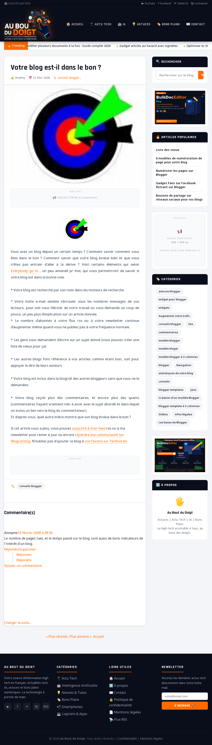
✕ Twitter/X (181, 3)
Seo (190, 324)
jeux (193, 390)
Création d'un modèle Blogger (179, 398)
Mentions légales (151, 738)
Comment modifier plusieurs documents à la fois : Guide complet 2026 (58, 46)
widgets (164, 307)
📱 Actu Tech (100, 24)
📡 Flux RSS (118, 719)
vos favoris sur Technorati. (106, 441)
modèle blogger (169, 340)
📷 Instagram (199, 3)
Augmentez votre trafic (174, 316)
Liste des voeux (167, 150)
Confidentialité (127, 738)
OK (203, 75)
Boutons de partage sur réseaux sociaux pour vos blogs (179, 197)
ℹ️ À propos (118, 685)
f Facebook (164, 3)
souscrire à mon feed (89, 428)
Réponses (23, 554)
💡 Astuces (141, 24)
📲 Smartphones (70, 706)
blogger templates (171, 390)
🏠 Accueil (74, 24)
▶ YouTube (148, 3)
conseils (164, 381)
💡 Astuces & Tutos (72, 692)
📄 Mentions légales (125, 712)
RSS (46, 706)
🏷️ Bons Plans (168, 24)
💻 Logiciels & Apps (72, 714)
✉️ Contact (195, 24)
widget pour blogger (173, 299)
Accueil (98, 636)
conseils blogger (68, 78)
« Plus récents (57, 636)
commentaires (168, 332)
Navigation (183, 365)
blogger (164, 365)
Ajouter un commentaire (23, 565)
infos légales (183, 414)
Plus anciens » (80, 636)
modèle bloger (168, 348)
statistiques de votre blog (176, 373)
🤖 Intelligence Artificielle (77, 685)
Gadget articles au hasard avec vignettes (147, 46)
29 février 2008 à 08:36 (35, 532)
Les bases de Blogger (173, 422)
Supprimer (27, 549)
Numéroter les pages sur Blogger (174, 173)
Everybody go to (24, 270)
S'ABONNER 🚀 (184, 706)
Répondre (11, 549)
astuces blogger (170, 291)
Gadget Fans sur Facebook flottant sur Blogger (176, 185)
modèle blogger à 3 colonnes (178, 357)
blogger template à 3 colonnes (179, 406)
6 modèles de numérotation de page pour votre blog (179, 160)
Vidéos (163, 414)
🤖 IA (122, 24)
